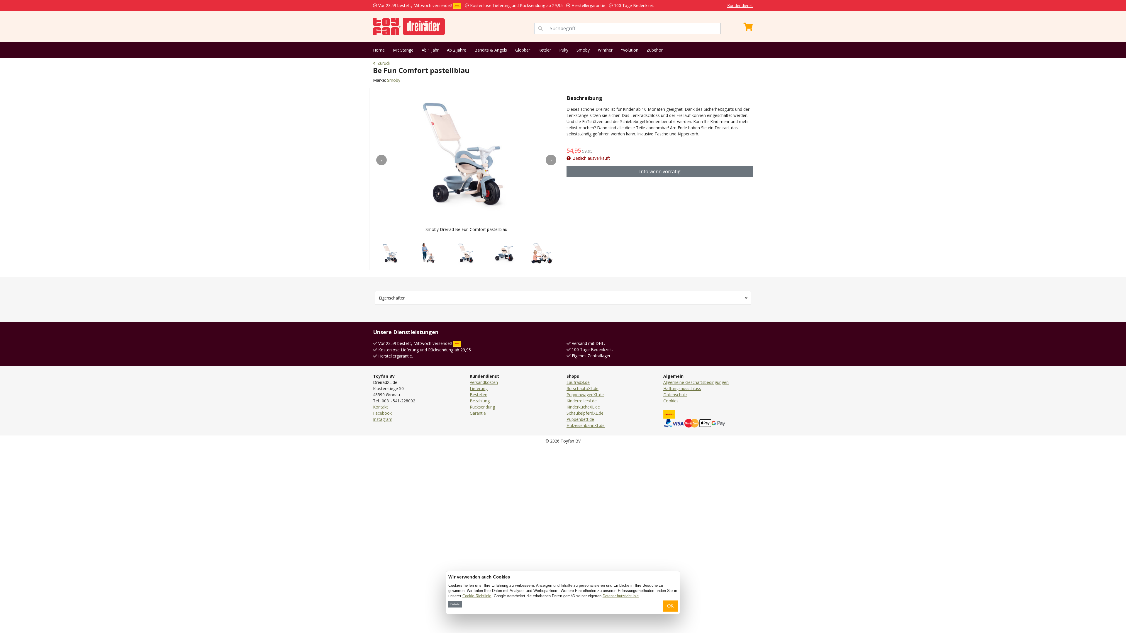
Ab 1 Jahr (430, 50)
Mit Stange (403, 50)
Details (454, 604)
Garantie (478, 413)
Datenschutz (675, 394)
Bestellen (478, 394)
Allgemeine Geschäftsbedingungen (696, 382)
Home (379, 50)
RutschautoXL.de (582, 388)
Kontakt (380, 407)
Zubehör (655, 50)
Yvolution (629, 50)
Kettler (544, 50)
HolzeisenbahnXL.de (586, 425)
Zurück (383, 63)
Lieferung (479, 388)
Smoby (583, 50)
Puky (563, 50)
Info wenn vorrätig (660, 171)
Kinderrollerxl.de (582, 401)
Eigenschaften (392, 298)
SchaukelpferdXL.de (585, 413)
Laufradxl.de (578, 382)
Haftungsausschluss (682, 388)
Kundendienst (740, 5)
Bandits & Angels (490, 50)
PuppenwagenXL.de (585, 394)
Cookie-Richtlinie (476, 596)
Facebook (382, 413)
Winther (605, 50)
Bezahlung (480, 401)
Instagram (382, 419)
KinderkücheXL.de (583, 407)
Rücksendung (482, 407)
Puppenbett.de (580, 419)
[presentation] (381, 160)
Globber (522, 50)
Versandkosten (484, 382)
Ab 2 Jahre (456, 50)
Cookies (671, 401)
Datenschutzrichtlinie (621, 596)
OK (670, 605)
